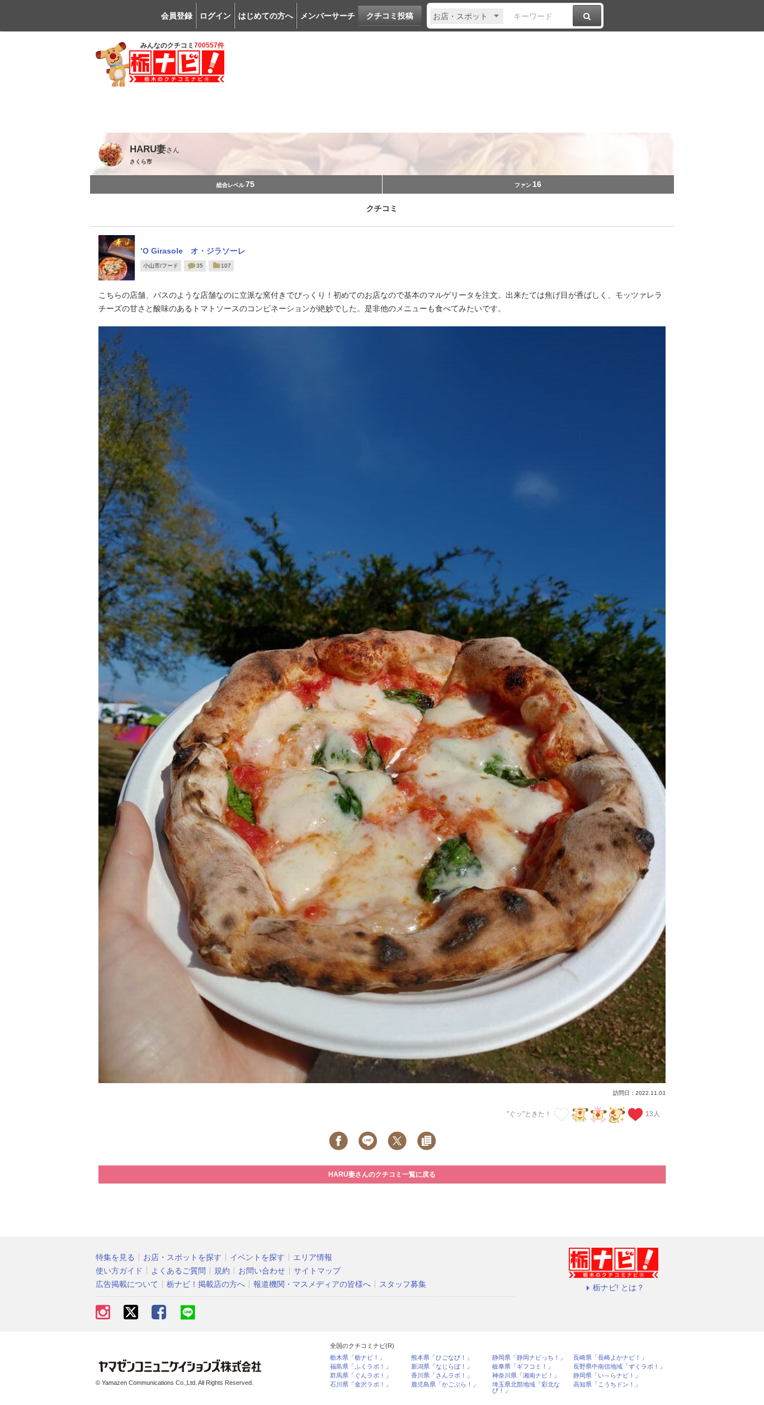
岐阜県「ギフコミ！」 (523, 1367)
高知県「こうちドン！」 (607, 1384)
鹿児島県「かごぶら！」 (445, 1384)
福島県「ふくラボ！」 (361, 1367)
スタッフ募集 (402, 1284)
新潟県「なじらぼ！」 (442, 1367)
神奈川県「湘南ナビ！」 (526, 1376)
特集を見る (115, 1257)
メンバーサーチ (327, 15)
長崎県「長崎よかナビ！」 (610, 1358)
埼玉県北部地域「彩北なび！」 (526, 1387)
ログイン (215, 15)
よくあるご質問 (178, 1270)
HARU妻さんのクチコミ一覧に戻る (382, 1174)
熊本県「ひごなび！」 (442, 1358)
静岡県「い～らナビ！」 (607, 1376)
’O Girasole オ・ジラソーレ (193, 250)
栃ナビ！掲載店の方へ (206, 1284)
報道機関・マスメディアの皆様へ (312, 1284)
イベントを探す (257, 1257)
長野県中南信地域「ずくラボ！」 (619, 1367)
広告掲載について (127, 1284)
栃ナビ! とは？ (618, 1287)
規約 (222, 1270)
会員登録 (176, 15)
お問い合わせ (261, 1270)
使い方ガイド (119, 1270)
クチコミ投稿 (389, 15)
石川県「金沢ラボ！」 (361, 1384)
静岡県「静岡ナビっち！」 (529, 1358)
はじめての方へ (265, 15)
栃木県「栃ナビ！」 (357, 1358)
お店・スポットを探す (182, 1257)
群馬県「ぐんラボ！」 (361, 1376)
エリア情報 (312, 1257)
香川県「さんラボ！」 (442, 1376)
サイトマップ (317, 1270)
